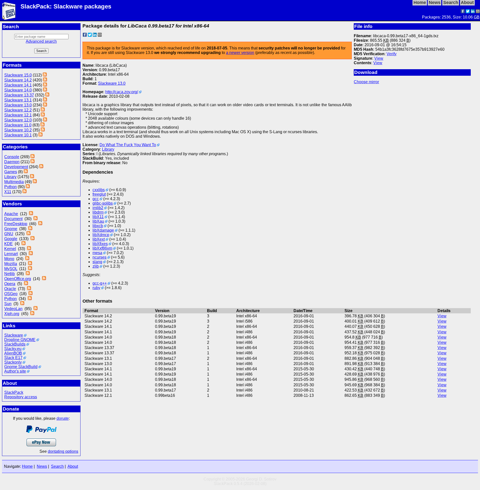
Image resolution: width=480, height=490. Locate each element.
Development (16, 167)
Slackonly (13, 362)
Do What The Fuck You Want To (128, 145)
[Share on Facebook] (463, 12)
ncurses (99, 257)
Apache (11, 214)
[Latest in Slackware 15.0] (45, 75)
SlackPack (13, 392)
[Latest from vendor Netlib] (28, 274)
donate (62, 418)
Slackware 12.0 (18, 120)
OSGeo (11, 294)
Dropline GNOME (20, 340)
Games (10, 172)
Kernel (10, 249)
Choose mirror (366, 82)
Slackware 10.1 (18, 135)
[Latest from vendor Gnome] (30, 229)
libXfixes (100, 244)
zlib (95, 266)
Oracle (10, 289)
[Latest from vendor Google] (32, 239)
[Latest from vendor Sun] (22, 304)
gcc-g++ (99, 283)
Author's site (15, 371)
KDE (8, 244)
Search (57, 466)
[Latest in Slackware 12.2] (43, 110)
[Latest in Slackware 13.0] (45, 105)
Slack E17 (13, 358)
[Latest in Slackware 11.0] (42, 125)
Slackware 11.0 (18, 125)
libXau (98, 221)
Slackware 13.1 (18, 100)
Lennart (11, 254)
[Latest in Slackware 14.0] (45, 90)
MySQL (10, 269)
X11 (7, 192)
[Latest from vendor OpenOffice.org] (44, 279)
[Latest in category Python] (28, 187)
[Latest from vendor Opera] (26, 284)
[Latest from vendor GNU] (28, 234)
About (73, 466)
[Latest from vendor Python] (30, 299)
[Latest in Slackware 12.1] (43, 115)
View (378, 58)
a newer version (240, 52)
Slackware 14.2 (18, 80)
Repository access (20, 397)
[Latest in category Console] (32, 157)
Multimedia (14, 182)
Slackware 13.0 (18, 105)
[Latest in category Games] (26, 172)
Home (27, 466)
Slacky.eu (13, 349)
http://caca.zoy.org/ (121, 92)
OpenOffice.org (17, 279)
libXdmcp (100, 235)
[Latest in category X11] (24, 192)
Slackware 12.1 (18, 115)
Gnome (10, 229)
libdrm (98, 212)
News (42, 466)
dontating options (63, 451)
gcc (95, 199)
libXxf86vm (102, 248)
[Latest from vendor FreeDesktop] (40, 224)
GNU (8, 234)
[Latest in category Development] (41, 167)
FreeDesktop (15, 224)
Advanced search (41, 41)
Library (10, 177)
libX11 (98, 217)
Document (13, 219)
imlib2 (97, 208)
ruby (96, 288)
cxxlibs (98, 190)
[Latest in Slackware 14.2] (45, 80)
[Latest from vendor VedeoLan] (36, 309)
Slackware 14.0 (18, 90)
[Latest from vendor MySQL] (30, 269)
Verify (391, 54)
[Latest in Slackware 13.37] (47, 95)
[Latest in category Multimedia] (35, 182)
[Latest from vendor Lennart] (31, 254)
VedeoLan (13, 309)
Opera (9, 284)
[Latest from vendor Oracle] (29, 289)
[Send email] (478, 12)
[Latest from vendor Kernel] (29, 249)
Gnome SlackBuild (21, 367)
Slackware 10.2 (18, 130)
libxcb (97, 226)
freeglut (99, 194)
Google (10, 239)
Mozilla (10, 264)
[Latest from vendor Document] (36, 219)
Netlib (9, 274)
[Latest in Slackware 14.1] (45, 85)
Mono (9, 259)
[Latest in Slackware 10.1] (40, 135)
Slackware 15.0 (18, 75)
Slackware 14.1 (18, 85)
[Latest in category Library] (32, 177)
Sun (8, 304)
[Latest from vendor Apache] (31, 214)
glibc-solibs (102, 203)
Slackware (13, 335)
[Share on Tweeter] (468, 12)
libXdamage (103, 230)
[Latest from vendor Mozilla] (30, 264)
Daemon (12, 162)
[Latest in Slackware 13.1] (45, 100)
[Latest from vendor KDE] (24, 244)
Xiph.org (11, 314)
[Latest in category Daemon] (32, 162)
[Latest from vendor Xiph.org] (32, 314)
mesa (97, 253)
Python (10, 187)
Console (11, 157)
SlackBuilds (15, 344)
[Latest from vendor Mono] (27, 259)
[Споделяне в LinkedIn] (473, 12)
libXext (98, 239)
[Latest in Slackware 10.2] (43, 130)
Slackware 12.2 (18, 110)
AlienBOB (13, 353)
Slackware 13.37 (19, 95)
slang (97, 262)
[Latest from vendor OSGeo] (30, 294)
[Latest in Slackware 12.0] (45, 120)
